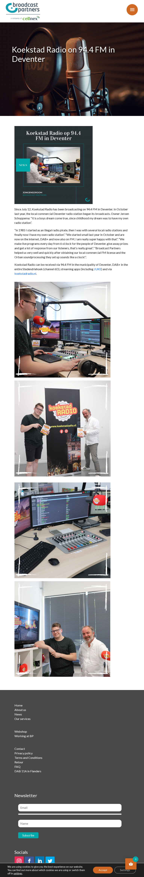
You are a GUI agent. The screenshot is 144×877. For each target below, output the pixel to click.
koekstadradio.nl (25, 273)
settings (18, 873)
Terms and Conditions (28, 757)
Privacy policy (23, 753)
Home (18, 705)
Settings (125, 870)
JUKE (97, 269)
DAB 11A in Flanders (27, 771)
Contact (19, 748)
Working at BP (24, 736)
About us (20, 710)
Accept (103, 870)
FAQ (17, 766)
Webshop (20, 731)
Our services (22, 718)
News (18, 714)
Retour (18, 762)
